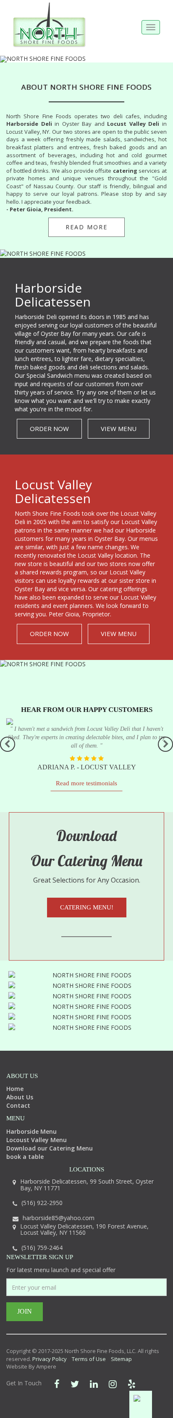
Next (165, 744)
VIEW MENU (118, 428)
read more (86, 227)
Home (15, 1089)
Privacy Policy (49, 1359)
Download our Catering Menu (49, 1148)
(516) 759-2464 (42, 1248)
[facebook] (57, 1384)
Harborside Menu (31, 1131)
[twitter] (74, 1384)
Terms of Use (89, 1359)
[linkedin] (93, 1384)
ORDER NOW (49, 428)
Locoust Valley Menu (36, 1140)
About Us (19, 1097)
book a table (25, 1157)
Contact (18, 1105)
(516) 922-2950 (42, 1203)
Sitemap (121, 1359)
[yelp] (131, 1384)
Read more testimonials (86, 783)
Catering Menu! (86, 907)
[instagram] (112, 1384)
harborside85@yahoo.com (58, 1218)
